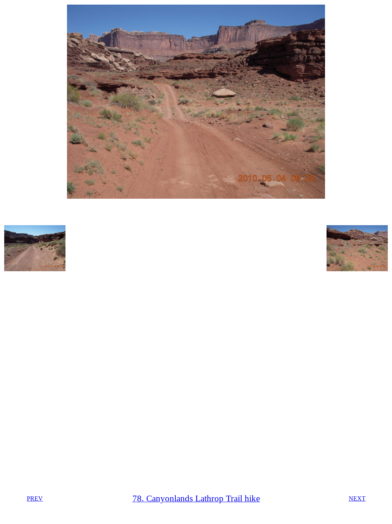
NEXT (357, 498)
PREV (35, 498)
